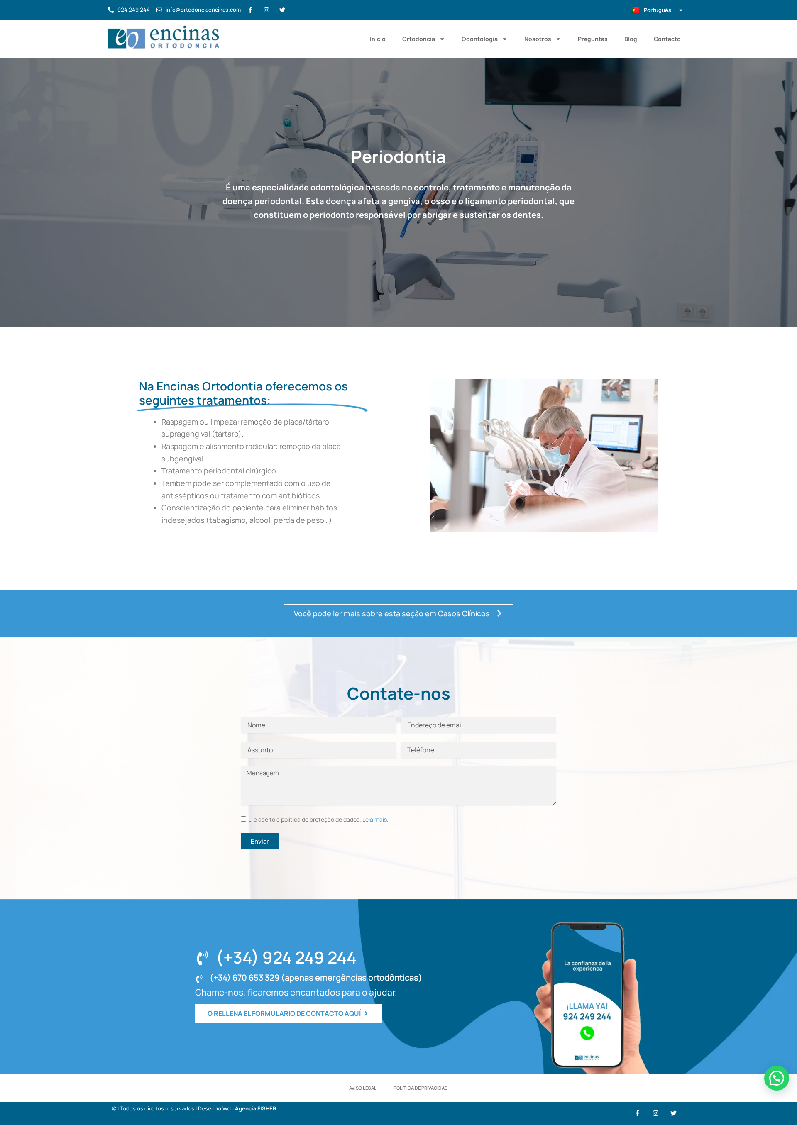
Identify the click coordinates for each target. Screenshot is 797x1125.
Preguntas (593, 39)
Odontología (480, 39)
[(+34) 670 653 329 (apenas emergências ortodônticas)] (199, 979)
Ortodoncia (418, 39)
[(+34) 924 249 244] (202, 958)
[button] (776, 1078)
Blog (630, 39)
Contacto (667, 39)
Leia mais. (375, 819)
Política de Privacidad (421, 1088)
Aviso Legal (362, 1088)
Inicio (378, 39)
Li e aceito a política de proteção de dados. (318, 819)
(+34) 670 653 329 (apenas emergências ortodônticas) (316, 977)
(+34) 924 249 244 (286, 957)
